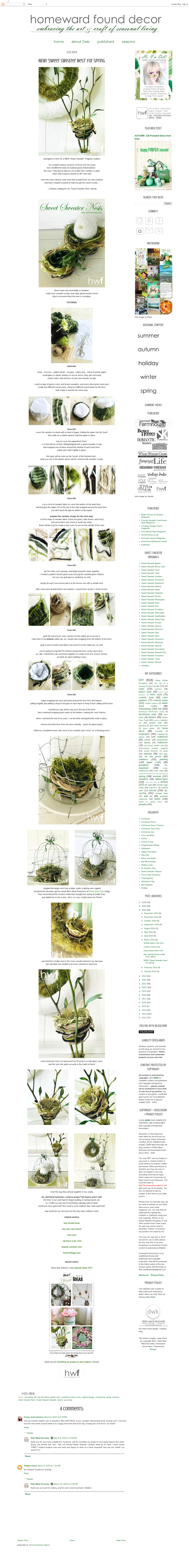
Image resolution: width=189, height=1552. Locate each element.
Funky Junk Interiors (33, 1417)
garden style (55, 1397)
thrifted (164, 782)
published (105, 41)
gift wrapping (146, 885)
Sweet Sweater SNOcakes (152, 613)
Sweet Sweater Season (151, 626)
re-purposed (100, 1397)
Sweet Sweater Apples (151, 563)
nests (79, 1397)
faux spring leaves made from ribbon (154, 955)
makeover (162, 742)
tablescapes (161, 779)
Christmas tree (147, 832)
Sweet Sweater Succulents (153, 649)
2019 (144, 991)
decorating (29, 1397)
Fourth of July (147, 842)
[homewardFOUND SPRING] (148, 397)
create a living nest (152, 947)
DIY (35, 1397)
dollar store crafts (153, 704)
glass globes (149, 728)
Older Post (121, 1540)
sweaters (115, 1397)
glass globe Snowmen (159, 726)
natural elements (151, 751)
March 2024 (149, 940)
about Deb (81, 41)
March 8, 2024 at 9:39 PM (65, 1438)
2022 (144, 980)
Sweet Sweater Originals (46, 1400)
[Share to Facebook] (30, 1393)
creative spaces (151, 703)
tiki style (148, 785)
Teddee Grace (30, 1466)
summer (157, 776)
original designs (88, 1397)
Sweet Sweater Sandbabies (153, 616)
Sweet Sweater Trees (150, 659)
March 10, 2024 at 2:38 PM (66, 1484)
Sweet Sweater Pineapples (153, 599)
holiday (144, 888)
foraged (155, 720)
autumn (158, 689)
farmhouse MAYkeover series (154, 541)
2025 (144, 906)
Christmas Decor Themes (152, 825)
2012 (144, 1017)
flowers (152, 717)
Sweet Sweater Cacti (150, 570)
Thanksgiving (147, 878)
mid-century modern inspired (153, 748)
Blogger (153, 1349)
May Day (145, 855)
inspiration (144, 734)
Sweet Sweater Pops (150, 603)
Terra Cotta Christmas (150, 875)
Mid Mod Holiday (148, 861)
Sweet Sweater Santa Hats (153, 619)
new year (163, 754)
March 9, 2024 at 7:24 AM (49, 1466)
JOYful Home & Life (149, 535)
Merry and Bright (148, 858)
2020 (144, 987)
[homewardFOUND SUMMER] (148, 342)
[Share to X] (28, 1393)
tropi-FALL (153, 788)
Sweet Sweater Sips (150, 632)
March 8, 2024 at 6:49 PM (55, 1417)
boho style (156, 694)
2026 (144, 902)
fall (159, 708)
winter (157, 799)
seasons (128, 41)
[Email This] (23, 1393)
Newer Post (23, 1540)
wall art (148, 796)
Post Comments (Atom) (39, 1545)
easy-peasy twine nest (153, 950)
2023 (144, 976)
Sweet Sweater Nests (27, 1400)
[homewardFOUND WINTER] (148, 383)
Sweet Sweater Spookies (152, 642)
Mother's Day (147, 865)
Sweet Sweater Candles (151, 576)
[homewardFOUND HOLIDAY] (148, 369)
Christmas (145, 819)
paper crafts (154, 762)
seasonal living (160, 773)
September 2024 (151, 924)
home (59, 41)
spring (108, 1397)
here (153, 1297)
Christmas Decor (148, 822)
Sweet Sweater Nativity (151, 586)
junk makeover (159, 736)
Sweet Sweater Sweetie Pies (153, 652)
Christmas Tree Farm (150, 828)
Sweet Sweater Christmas (152, 580)
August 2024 (150, 928)
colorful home (160, 700)
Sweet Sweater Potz (150, 606)
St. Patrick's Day (148, 868)
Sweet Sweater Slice (150, 636)
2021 (144, 984)
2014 (144, 1010)
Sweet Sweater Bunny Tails (153, 566)
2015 (144, 1006)
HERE (156, 1078)
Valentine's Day (148, 881)
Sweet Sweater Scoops (151, 622)
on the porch (153, 756)
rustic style (158, 771)
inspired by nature (68, 1397)
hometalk (159, 731)
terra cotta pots (151, 782)
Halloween (145, 848)
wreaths (143, 804)
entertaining (145, 708)
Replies (30, 1433)
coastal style (146, 697)
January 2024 (150, 971)
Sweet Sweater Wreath (151, 662)
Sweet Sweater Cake (150, 573)
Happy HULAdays (149, 852)
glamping (142, 726)
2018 (144, 995)
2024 (144, 910)
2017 (144, 999)
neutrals (148, 753)
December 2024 (151, 913)
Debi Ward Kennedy (40, 1438)
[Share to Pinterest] (33, 1393)
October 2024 (150, 921)
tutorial (60, 1400)
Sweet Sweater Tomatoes (152, 655)
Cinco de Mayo (147, 835)
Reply (26, 1427)
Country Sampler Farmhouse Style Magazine (154, 521)
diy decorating (43, 1397)
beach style (145, 691)
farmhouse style (147, 714)
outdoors (143, 759)
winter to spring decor (150, 802)
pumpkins (144, 765)
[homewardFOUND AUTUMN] (148, 356)
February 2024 (151, 967)
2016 (144, 1002)
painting (164, 759)
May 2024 (148, 932)
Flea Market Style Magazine (153, 531)
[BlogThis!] (25, 1393)
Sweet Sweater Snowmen (152, 639)
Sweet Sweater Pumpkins (152, 609)
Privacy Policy (157, 1275)
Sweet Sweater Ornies (151, 596)
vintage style (162, 793)
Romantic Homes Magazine (153, 538)
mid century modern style (154, 746)
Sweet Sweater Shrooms (152, 629)
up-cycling (68, 1400)
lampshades (162, 740)
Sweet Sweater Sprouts (151, 646)
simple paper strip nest (154, 943)
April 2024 (149, 936)
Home (72, 1540)
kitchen (147, 740)
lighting (147, 742)
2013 (144, 1014)
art (157, 686)
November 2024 (151, 917)
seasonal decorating (145, 773)
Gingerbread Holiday (150, 845)
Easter (144, 838)
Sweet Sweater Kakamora (152, 583)
